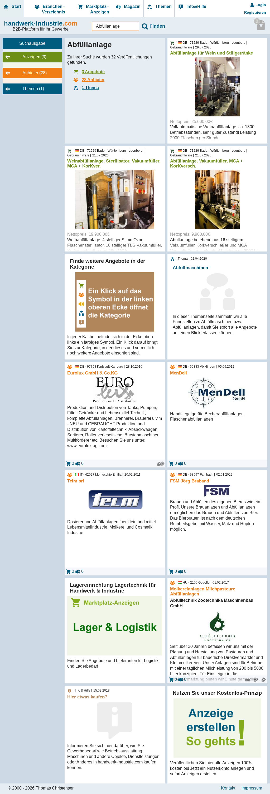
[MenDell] (217, 393)
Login (260, 5)
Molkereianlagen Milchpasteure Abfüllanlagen (202, 591)
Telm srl (75, 481)
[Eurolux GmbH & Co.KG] (114, 389)
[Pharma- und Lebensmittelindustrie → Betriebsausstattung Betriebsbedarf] (69, 367)
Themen (163, 6)
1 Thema (90, 87)
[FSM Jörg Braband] (217, 491)
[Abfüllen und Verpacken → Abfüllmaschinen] (172, 259)
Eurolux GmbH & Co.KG (92, 373)
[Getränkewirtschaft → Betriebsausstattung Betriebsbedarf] (172, 367)
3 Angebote (93, 72)
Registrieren (255, 12)
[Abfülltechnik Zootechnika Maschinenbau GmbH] (217, 626)
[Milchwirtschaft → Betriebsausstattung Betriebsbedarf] (69, 475)
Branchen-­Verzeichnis (53, 9)
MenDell (178, 373)
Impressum (252, 788)
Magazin (132, 6)
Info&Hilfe (195, 6)
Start (16, 6)
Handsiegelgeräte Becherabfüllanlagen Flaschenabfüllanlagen (207, 417)
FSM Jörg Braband (189, 481)
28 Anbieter (93, 79)
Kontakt (228, 788)
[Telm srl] (114, 501)
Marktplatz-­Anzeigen (97, 9)
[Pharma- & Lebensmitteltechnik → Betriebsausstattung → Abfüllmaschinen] (172, 43)
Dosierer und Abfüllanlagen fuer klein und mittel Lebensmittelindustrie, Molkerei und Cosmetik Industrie (111, 527)
